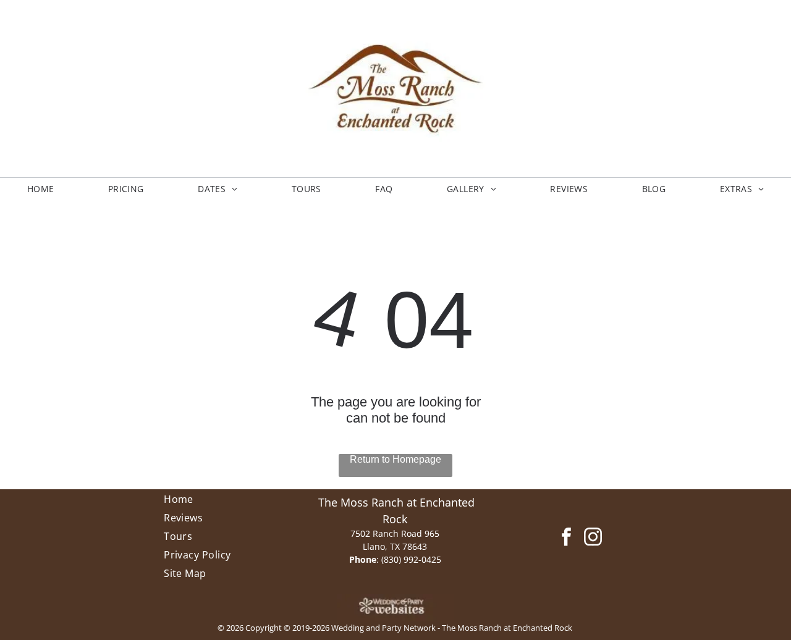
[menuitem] (40, 189)
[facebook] (566, 539)
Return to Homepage (395, 459)
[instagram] (593, 539)
